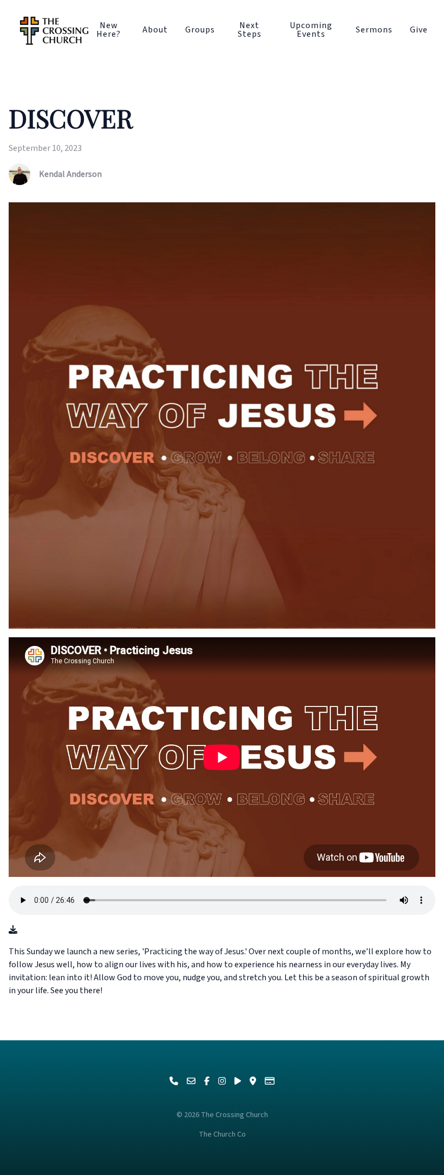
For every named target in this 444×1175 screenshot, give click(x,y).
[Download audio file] (13, 929)
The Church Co (222, 1134)
